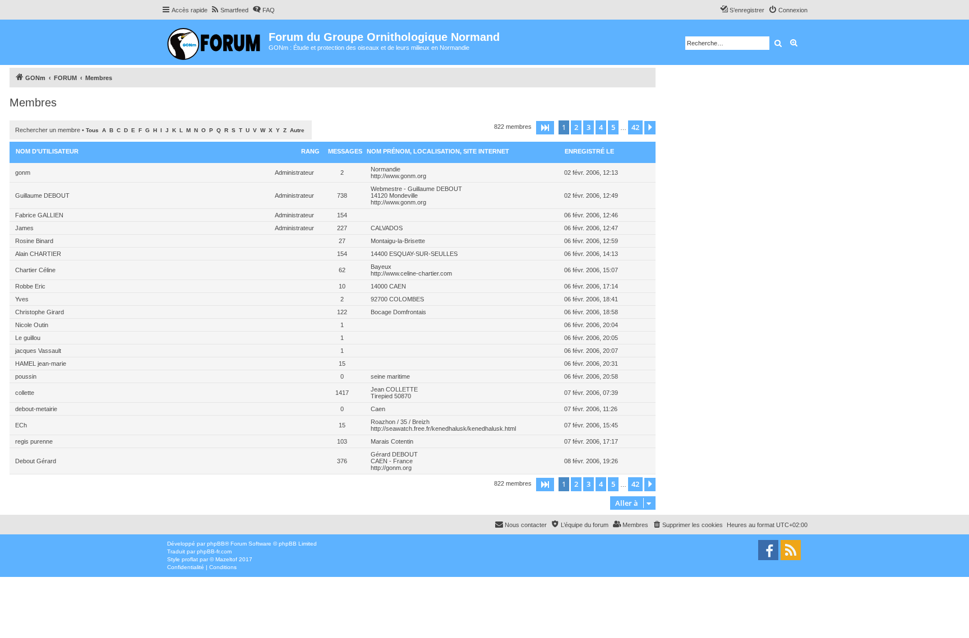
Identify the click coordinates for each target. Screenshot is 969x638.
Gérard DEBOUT (394, 454)
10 (342, 286)
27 (342, 240)
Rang (310, 151)
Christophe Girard (39, 312)
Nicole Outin (31, 325)
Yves (22, 299)
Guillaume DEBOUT (42, 195)
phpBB (216, 544)
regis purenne (34, 441)
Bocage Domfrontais (398, 312)
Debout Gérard (35, 461)
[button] (545, 127)
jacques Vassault (38, 350)
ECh (21, 425)
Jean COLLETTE (394, 389)
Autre (297, 130)
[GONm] (215, 42)
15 (342, 363)
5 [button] (613, 127)
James (24, 228)
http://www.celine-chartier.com (411, 273)
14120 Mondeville (394, 195)
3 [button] (588, 127)
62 (342, 270)
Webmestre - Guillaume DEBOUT (416, 188)
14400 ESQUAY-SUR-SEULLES (414, 253)
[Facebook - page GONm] (768, 550)
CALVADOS (387, 228)
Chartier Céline (35, 270)
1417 (342, 392)
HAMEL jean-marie (40, 363)
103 (342, 441)
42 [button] (635, 127)
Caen (378, 409)
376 (342, 461)
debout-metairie (36, 409)
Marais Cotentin (392, 441)
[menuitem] (229, 10)
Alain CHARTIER (38, 253)
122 (342, 312)
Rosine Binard (34, 240)
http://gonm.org (391, 467)
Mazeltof (226, 559)
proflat (190, 559)
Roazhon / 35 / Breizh (400, 421)
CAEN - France (392, 461)
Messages (345, 151)
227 (342, 228)
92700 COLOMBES (397, 299)
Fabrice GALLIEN (39, 215)
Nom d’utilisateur (47, 151)
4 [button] (601, 127)
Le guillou (27, 337)
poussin (25, 376)
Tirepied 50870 (391, 396)
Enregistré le (589, 151)
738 (342, 195)
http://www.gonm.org (398, 176)
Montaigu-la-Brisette (398, 240)
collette (24, 392)
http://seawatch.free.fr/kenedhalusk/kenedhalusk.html (443, 428)
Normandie (385, 169)
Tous (92, 130)
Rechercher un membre (47, 130)
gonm (22, 172)
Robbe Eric (30, 286)
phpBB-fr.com (214, 551)
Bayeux (381, 266)
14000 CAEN (388, 286)
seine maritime (390, 376)
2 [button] (576, 127)
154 (342, 215)
